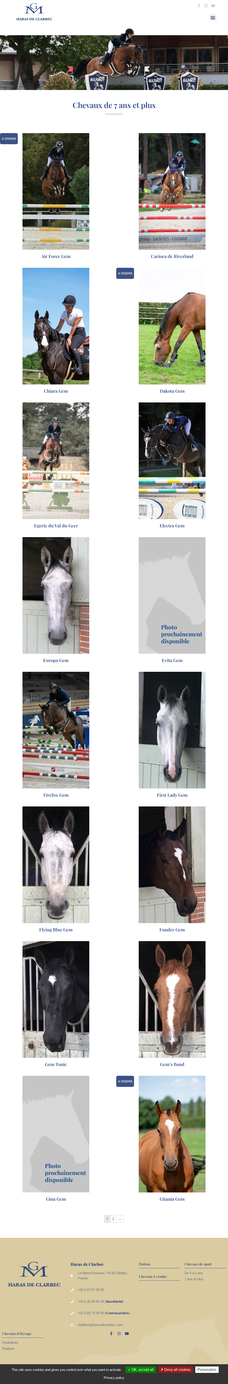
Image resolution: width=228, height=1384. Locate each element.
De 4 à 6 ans (194, 1273)
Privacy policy (114, 1378)
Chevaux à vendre (153, 1276)
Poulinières (10, 1343)
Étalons (144, 1264)
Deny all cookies (177, 1370)
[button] (213, 17)
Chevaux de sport (198, 1264)
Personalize (206, 1370)
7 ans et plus (194, 1279)
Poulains (8, 1349)
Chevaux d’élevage (16, 1333)
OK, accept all (142, 1370)
